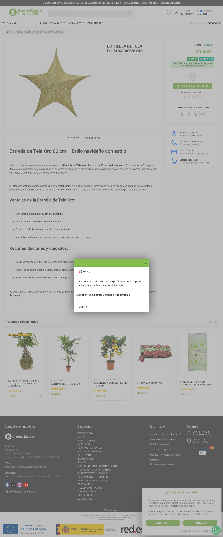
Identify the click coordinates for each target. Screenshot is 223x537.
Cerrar (84, 307)
